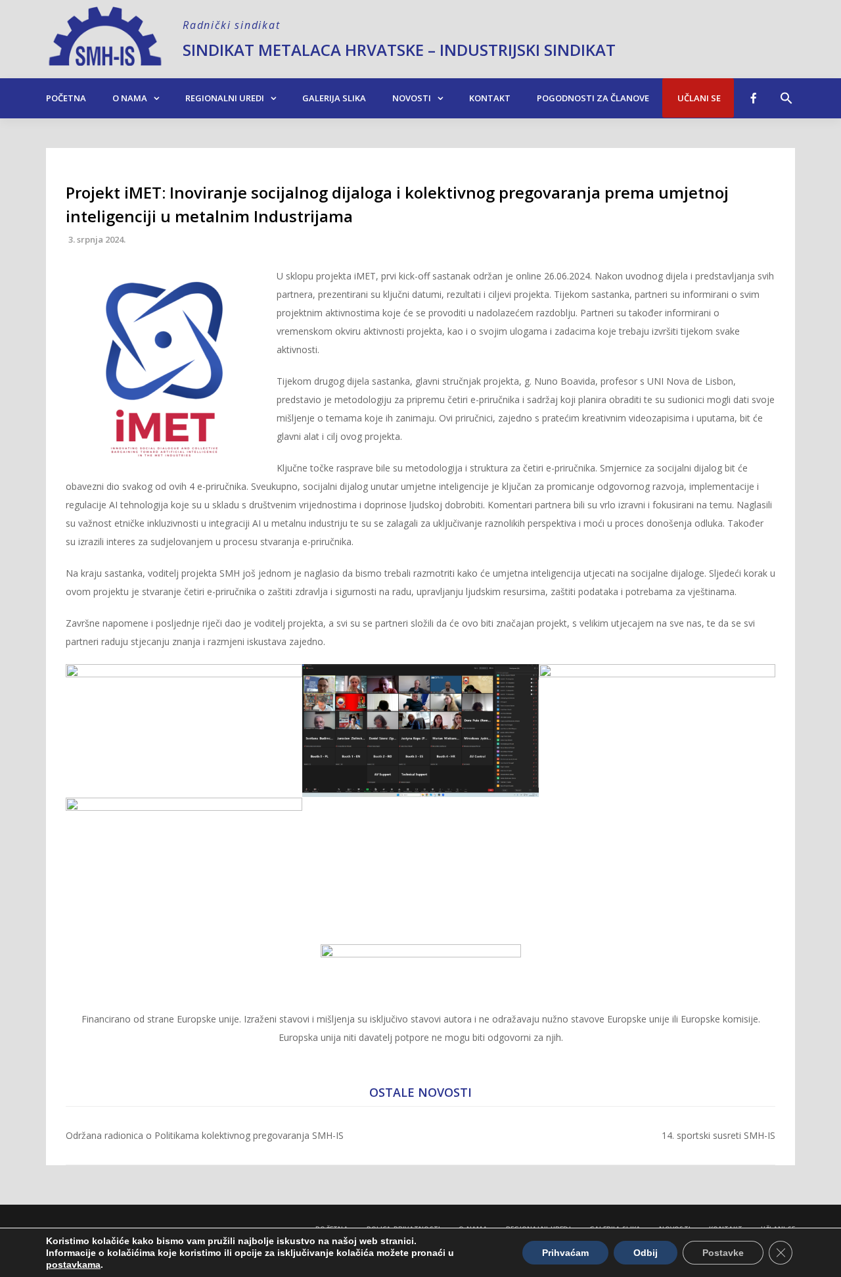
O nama (129, 98)
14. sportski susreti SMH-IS (718, 1135)
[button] (786, 91)
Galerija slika (334, 98)
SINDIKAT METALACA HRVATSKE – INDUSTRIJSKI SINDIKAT (399, 49)
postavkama (73, 1264)
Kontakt (490, 98)
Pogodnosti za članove (593, 98)
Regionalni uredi (224, 98)
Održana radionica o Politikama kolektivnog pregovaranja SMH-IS (205, 1135)
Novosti (411, 98)
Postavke (723, 1252)
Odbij (645, 1252)
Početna (66, 98)
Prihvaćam (565, 1252)
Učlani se (698, 98)
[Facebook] (753, 98)
